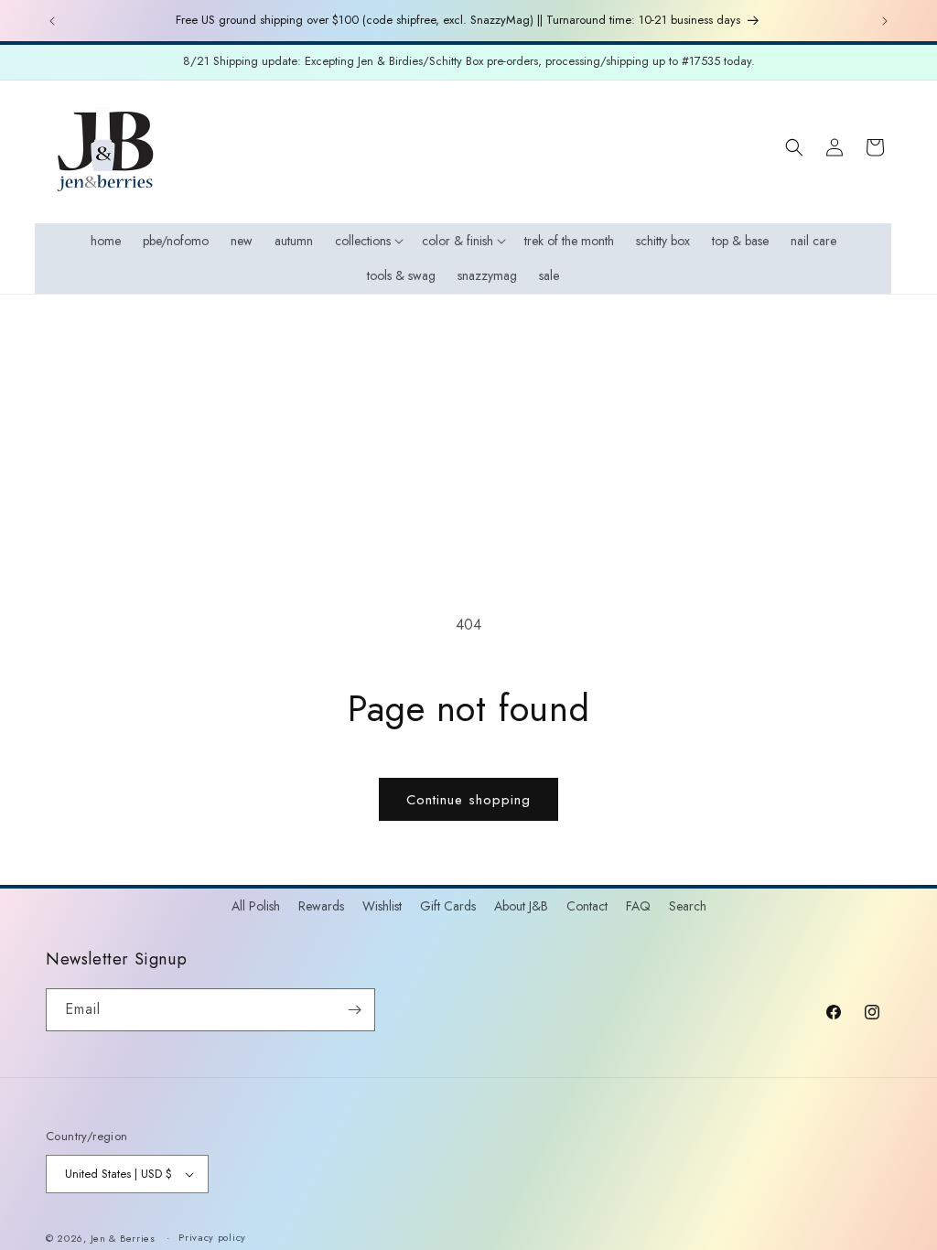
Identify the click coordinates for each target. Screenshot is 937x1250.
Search (687, 906)
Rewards (321, 906)
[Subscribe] (354, 1009)
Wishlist (382, 906)
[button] (367, 241)
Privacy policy (212, 1237)
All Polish (256, 906)
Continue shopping (468, 800)
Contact (587, 906)
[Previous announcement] (52, 21)
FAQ (638, 906)
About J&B (521, 906)
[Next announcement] (885, 21)
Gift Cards (448, 906)
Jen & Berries (123, 1238)
